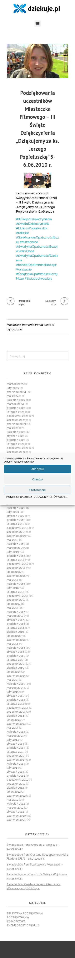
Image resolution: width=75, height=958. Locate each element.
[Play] (37, 180)
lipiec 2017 (13, 603)
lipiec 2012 (14, 791)
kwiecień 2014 (16, 731)
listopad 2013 (15, 751)
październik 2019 (17, 527)
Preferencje (37, 490)
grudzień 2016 (16, 623)
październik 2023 (17, 415)
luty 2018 (13, 587)
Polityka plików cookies (19, 496)
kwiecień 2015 (16, 683)
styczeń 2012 (15, 811)
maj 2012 (12, 799)
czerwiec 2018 (16, 575)
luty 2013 (13, 767)
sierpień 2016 (15, 631)
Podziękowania (18, 917)
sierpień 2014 (15, 715)
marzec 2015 (15, 687)
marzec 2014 (15, 735)
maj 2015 (12, 679)
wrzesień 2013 (16, 755)
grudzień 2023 (16, 407)
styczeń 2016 (15, 651)
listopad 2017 (15, 591)
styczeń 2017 (15, 619)
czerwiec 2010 (16, 815)
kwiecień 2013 (16, 763)
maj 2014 (12, 727)
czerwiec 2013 (16, 759)
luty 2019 (13, 551)
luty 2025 (13, 387)
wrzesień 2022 (16, 451)
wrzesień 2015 (16, 663)
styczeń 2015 (15, 695)
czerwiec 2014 (16, 723)
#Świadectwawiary (38, 278)
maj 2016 (12, 643)
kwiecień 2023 (16, 431)
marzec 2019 (15, 547)
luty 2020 (13, 511)
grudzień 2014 (16, 699)
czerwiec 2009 (16, 819)
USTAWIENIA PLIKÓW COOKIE (50, 496)
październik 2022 (17, 447)
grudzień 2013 (16, 747)
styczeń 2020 (15, 515)
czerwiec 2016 (16, 639)
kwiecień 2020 (16, 507)
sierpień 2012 (15, 787)
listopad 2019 (15, 523)
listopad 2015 (15, 659)
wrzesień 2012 (16, 783)
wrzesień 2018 (16, 567)
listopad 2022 (15, 443)
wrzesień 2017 (16, 599)
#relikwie (22, 233)
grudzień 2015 (16, 655)
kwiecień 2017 (16, 611)
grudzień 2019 (16, 519)
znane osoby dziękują (23, 925)
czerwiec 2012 (16, 795)
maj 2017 (12, 607)
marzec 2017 (15, 615)
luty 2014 (13, 739)
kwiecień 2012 (16, 803)
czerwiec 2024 (16, 391)
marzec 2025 (15, 383)
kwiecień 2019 (16, 543)
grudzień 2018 (16, 555)
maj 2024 (13, 395)
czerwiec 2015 (16, 675)
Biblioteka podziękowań (25, 913)
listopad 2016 (15, 627)
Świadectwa (16, 921)
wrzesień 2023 (16, 419)
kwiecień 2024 (16, 399)
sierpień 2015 (15, 667)
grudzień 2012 (16, 775)
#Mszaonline (28, 242)
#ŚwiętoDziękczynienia (32, 224)
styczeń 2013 (15, 771)
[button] (37, 23)
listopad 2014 (15, 703)
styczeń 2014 (15, 743)
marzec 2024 (15, 403)
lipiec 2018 (14, 571)
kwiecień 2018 (16, 583)
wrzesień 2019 (16, 531)
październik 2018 (17, 563)
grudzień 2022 (16, 439)
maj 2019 (12, 539)
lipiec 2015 (14, 671)
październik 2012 (17, 779)
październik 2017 (17, 595)
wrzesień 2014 (16, 711)
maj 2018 (12, 579)
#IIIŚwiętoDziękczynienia (34, 219)
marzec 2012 (15, 807)
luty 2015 (13, 691)
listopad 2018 (15, 559)
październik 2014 (17, 707)
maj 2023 (12, 427)
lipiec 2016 (14, 635)
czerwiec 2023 (16, 423)
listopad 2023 (15, 411)
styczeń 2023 (15, 435)
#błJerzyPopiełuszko (31, 228)
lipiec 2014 (14, 719)
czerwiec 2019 (16, 535)
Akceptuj (37, 469)
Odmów (37, 479)
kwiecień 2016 (16, 647)
